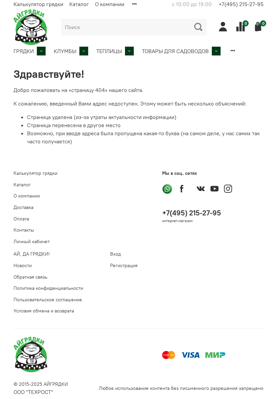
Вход (115, 254)
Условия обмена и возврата (44, 311)
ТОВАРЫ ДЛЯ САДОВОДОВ (175, 51)
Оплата (21, 219)
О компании (109, 4)
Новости (23, 265)
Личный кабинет (32, 241)
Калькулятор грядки (38, 4)
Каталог (79, 4)
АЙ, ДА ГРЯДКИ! (32, 254)
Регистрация (123, 265)
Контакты (24, 230)
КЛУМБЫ (65, 51)
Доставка (23, 207)
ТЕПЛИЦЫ (109, 51)
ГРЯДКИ (24, 51)
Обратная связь (30, 277)
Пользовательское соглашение (48, 300)
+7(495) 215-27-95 (241, 4)
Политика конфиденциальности (48, 288)
